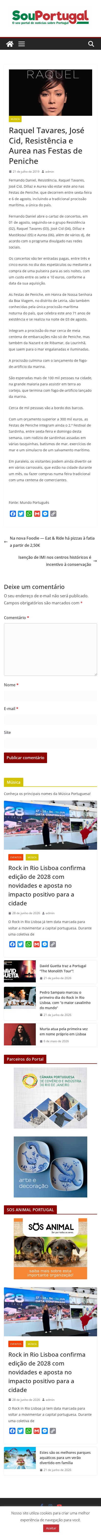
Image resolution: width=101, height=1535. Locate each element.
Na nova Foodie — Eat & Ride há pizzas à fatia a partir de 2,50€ (52, 541)
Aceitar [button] (51, 1528)
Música (15, 119)
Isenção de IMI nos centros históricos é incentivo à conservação (54, 561)
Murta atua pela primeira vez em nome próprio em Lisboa (64, 1031)
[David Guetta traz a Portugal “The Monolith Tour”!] (20, 972)
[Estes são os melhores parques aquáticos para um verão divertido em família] (20, 1461)
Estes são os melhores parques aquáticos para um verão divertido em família (65, 1457)
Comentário (16, 617)
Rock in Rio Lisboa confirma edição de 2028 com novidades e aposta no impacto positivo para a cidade (47, 885)
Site (7, 732)
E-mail (11, 708)
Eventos (15, 857)
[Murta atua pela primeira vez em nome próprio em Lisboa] (20, 1035)
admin (49, 171)
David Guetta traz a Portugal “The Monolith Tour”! (63, 968)
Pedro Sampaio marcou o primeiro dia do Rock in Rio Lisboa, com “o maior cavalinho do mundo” (65, 1000)
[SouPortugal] (10, 44)
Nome (11, 685)
